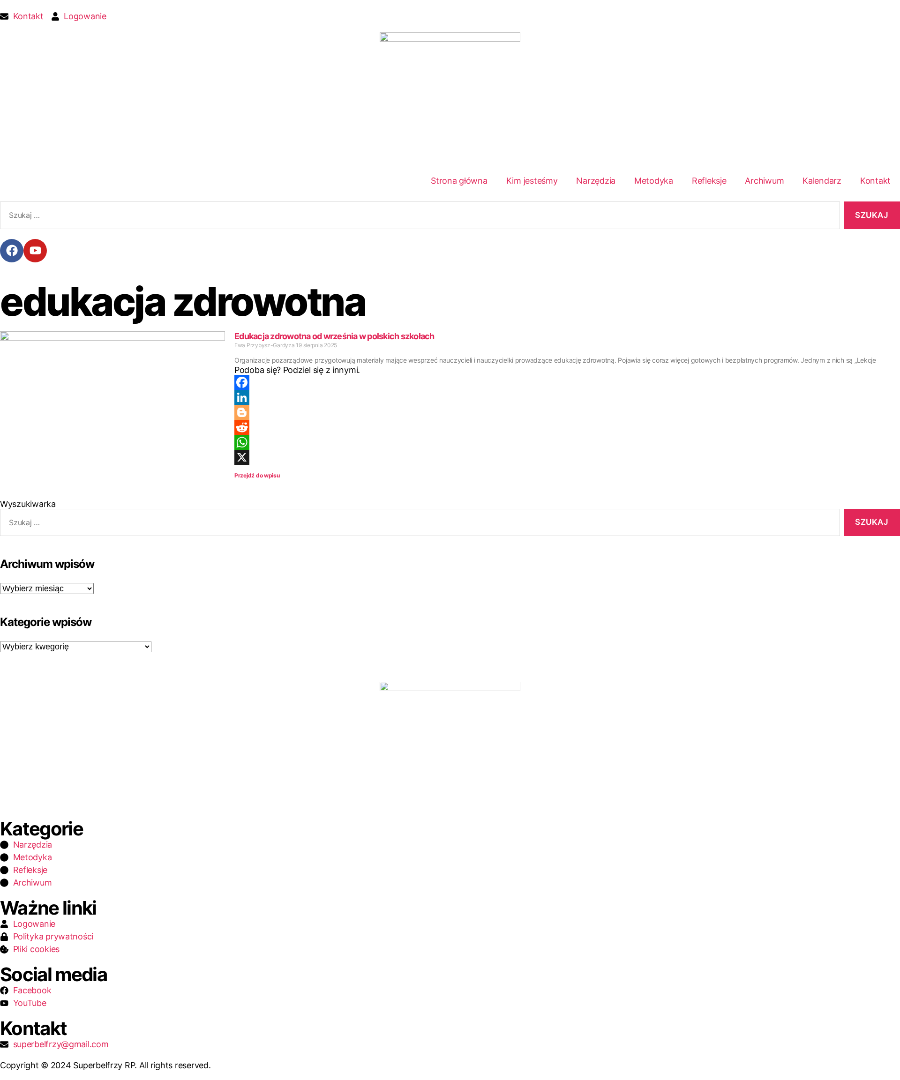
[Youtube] (35, 250)
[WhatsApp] (567, 442)
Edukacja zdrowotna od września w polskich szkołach (334, 336)
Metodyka (653, 181)
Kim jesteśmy (532, 181)
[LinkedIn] (567, 397)
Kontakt (875, 181)
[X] (567, 457)
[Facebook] (11, 250)
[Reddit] (567, 427)
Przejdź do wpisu (257, 475)
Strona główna (459, 181)
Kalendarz (821, 181)
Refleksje (709, 181)
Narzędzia (595, 181)
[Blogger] (567, 412)
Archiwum (764, 181)
